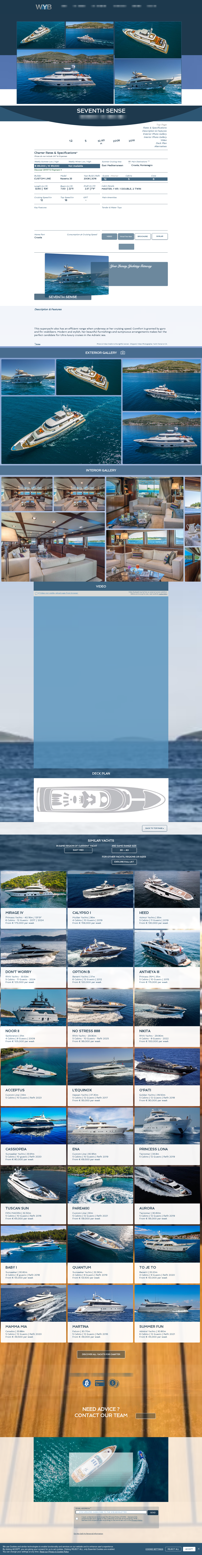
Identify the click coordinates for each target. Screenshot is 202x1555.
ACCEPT (189, 1549)
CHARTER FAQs (46, 1439)
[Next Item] (195, 411)
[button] (76, 156)
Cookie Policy (163, 594)
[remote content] (101, 636)
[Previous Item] (6, 529)
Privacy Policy (44, 1454)
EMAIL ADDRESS (83, 1418)
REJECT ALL (173, 1549)
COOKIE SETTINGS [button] (154, 1549)
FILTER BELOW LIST (78, 764)
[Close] (198, 1549)
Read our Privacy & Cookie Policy (54, 1551)
